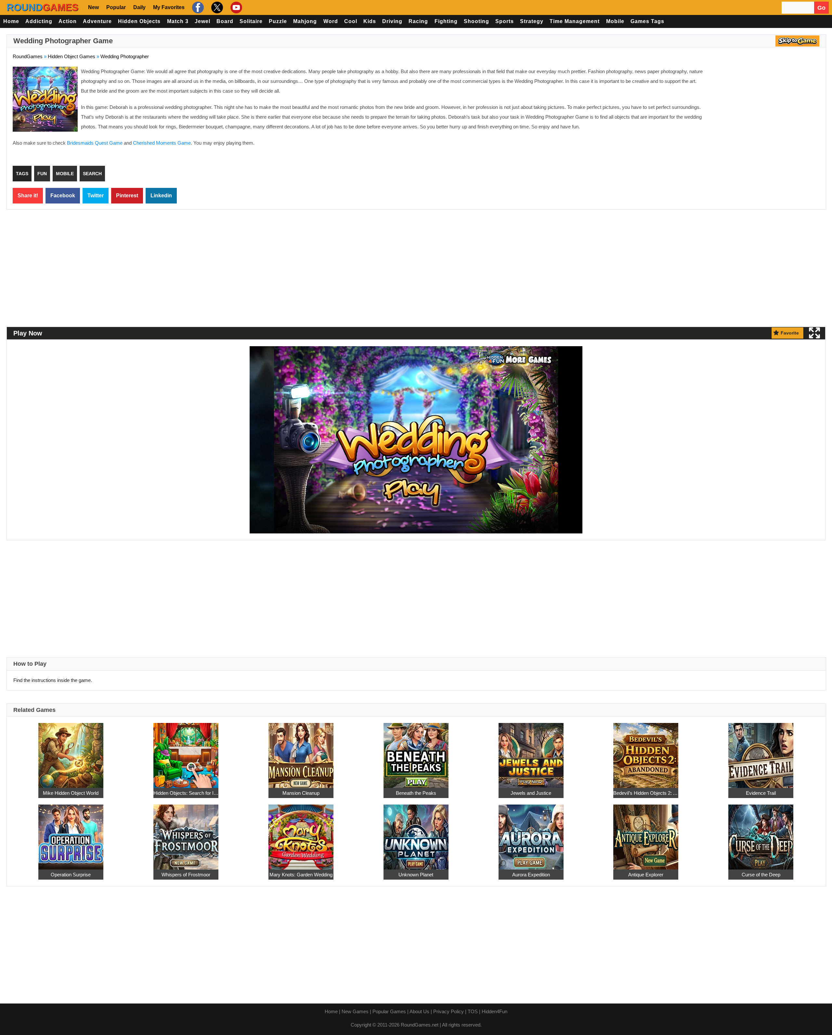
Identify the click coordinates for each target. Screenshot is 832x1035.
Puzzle (278, 21)
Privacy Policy (448, 1011)
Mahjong (305, 21)
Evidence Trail (761, 793)
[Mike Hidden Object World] (70, 752)
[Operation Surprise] (70, 833)
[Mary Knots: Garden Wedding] (300, 833)
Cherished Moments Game (162, 143)
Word (330, 21)
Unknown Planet (415, 874)
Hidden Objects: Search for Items (185, 793)
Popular (116, 7)
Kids (369, 21)
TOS (473, 1011)
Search (92, 173)
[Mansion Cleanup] (300, 752)
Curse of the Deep (761, 874)
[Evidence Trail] (760, 752)
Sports (504, 21)
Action (67, 21)
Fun (42, 173)
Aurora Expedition (531, 874)
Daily (139, 7)
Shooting (476, 21)
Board (224, 21)
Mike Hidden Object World (70, 793)
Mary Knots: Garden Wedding (300, 874)
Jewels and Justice (531, 793)
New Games (355, 1011)
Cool (350, 21)
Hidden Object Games (71, 56)
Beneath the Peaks (416, 793)
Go (821, 8)
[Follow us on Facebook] (197, 7)
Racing (418, 21)
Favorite (790, 332)
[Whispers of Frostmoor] (185, 833)
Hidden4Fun (494, 1011)
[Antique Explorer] (645, 833)
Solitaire (251, 21)
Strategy (531, 21)
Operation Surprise (71, 874)
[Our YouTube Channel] (235, 7)
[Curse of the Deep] (760, 833)
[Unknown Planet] (416, 833)
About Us (419, 1011)
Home (11, 21)
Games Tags (647, 21)
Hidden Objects (139, 21)
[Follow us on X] (216, 7)
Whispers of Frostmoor (186, 874)
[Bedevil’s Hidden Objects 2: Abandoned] (645, 752)
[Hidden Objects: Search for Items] (185, 752)
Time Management (575, 21)
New (93, 7)
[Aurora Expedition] (531, 833)
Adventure (97, 21)
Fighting (446, 21)
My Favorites (169, 7)
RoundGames (28, 56)
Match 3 (177, 21)
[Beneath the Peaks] (416, 752)
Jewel (202, 21)
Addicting (38, 21)
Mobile (615, 21)
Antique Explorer (645, 874)
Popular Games (389, 1011)
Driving (392, 21)
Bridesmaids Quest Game (95, 143)
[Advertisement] (765, 113)
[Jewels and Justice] (531, 752)
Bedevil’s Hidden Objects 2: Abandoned (645, 793)
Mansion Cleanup (300, 793)
